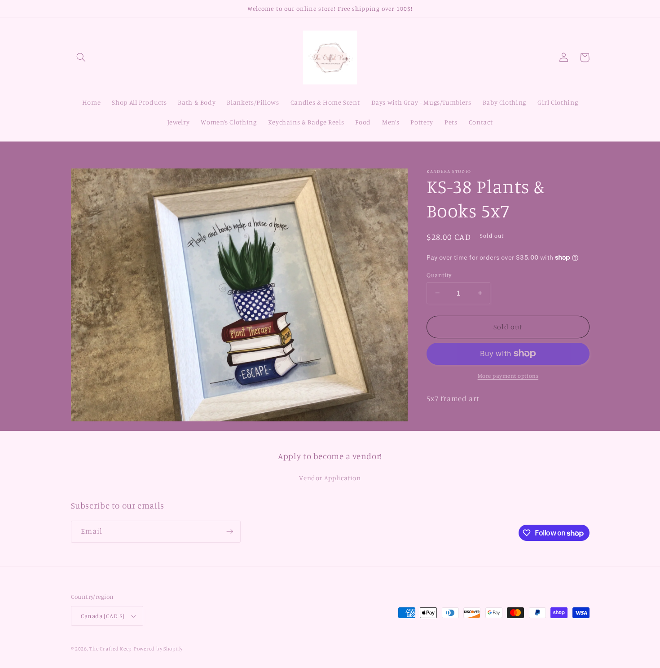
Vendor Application (330, 478)
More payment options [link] (508, 375)
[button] (81, 57)
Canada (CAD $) (103, 615)
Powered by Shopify (158, 649)
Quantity (439, 274)
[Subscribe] (229, 532)
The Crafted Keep (110, 649)
